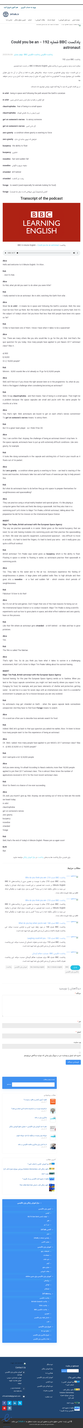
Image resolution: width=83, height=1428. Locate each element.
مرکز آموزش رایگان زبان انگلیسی (28, 1203)
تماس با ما (9, 20)
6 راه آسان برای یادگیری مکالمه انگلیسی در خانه (32, 1144)
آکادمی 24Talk (46, 1229)
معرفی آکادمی (45, 1242)
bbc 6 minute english (55, 967)
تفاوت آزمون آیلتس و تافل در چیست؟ (35, 1099)
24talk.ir (21, 1421)
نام (79, 1021)
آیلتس (47, 1213)
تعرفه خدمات (51, 20)
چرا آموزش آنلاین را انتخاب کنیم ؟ (38, 1164)
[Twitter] (9, 1403)
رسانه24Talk (46, 1293)
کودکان (47, 1285)
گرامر (48, 1263)
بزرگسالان (46, 1281)
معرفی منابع (46, 1267)
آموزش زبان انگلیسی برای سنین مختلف (38, 1276)
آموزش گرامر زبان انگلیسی (45, 1377)
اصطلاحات (46, 1255)
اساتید (30, 20)
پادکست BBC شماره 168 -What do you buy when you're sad (42, 923)
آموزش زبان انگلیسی (44, 1247)
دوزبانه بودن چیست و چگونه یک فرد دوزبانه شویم (32, 1135)
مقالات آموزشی (40, 20)
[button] (49, 1397)
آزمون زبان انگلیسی (44, 1209)
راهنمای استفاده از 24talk (41, 1238)
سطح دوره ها (45, 1331)
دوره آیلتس (49, 1382)
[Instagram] (9, 1408)
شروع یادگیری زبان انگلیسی (41, 1335)
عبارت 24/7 (45, 1174)
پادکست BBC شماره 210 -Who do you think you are (45, 877)
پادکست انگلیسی (47, 54)
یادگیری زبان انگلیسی (72, 972)
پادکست (40, 857)
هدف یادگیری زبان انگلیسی (41, 1339)
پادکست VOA (43, 1305)
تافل (48, 1221)
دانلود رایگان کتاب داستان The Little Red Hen (34, 1185)
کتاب (47, 1322)
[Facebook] (4, 1403)
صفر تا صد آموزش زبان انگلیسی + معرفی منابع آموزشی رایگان (28, 1126)
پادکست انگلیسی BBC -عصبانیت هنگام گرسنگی (48, 953)
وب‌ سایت (77, 1042)
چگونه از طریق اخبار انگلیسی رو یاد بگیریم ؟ (35, 1179)
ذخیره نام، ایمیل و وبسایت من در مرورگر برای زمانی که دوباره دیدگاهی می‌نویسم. (52, 1055)
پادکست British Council (39, 1301)
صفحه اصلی (76, 20)
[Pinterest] (4, 1408)
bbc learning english (37, 967)
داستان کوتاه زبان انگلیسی (41, 1318)
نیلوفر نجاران (18, 54)
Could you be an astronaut (48, 245)
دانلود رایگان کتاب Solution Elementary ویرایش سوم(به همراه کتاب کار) (26, 1169)
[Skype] (20, 1403)
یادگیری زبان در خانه (41, 1117)
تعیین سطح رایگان (20, 20)
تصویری (47, 1314)
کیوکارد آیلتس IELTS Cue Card (37, 1216)
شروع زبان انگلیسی (44, 1326)
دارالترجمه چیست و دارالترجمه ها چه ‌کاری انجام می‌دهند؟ (29, 1108)
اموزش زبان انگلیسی (21, 967)
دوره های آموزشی (64, 20)
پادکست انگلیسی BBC (32, 54)
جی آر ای (46, 1225)
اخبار (48, 1234)
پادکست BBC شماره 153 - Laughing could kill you (46, 938)
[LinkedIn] (15, 1403)
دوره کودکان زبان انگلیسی (45, 1386)
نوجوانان (46, 1289)
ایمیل (78, 1032)
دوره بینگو (50, 1364)
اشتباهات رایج (45, 1251)
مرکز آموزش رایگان (29, 857)
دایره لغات (46, 1259)
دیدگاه (78, 993)
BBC (67, 967)
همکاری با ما (49, 1373)
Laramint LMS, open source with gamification (41, 1424)
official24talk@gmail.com (11, 1396)
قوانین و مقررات (48, 1390)
